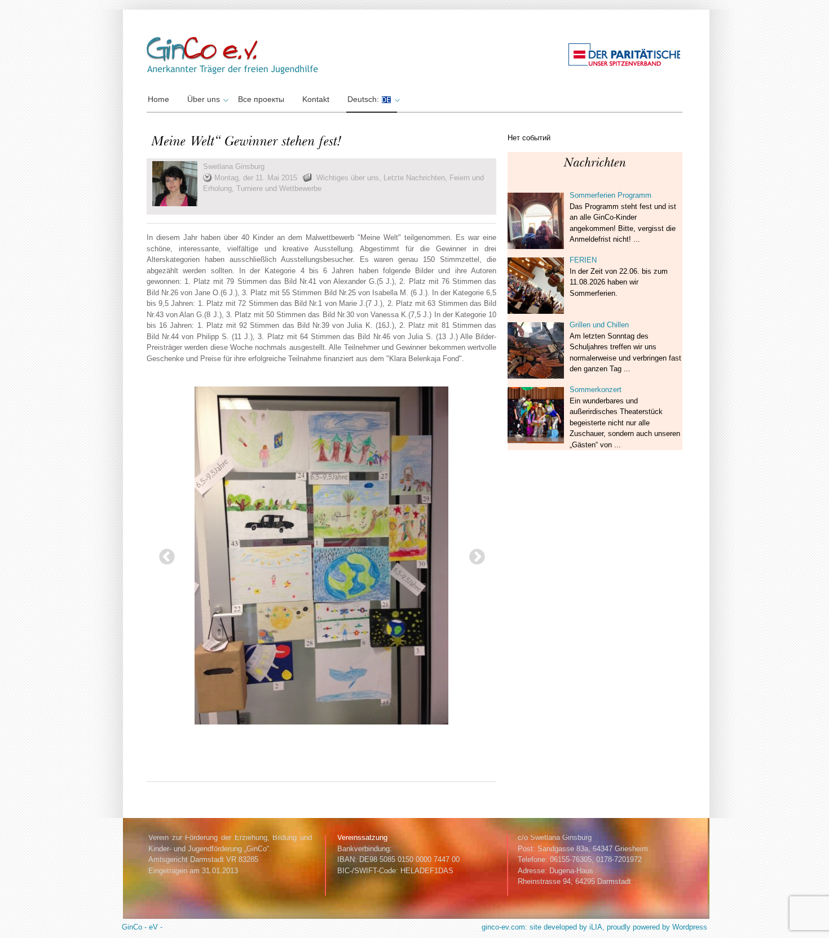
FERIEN (583, 260)
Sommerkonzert (595, 389)
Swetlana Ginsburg (233, 166)
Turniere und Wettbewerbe (278, 188)
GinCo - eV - (142, 927)
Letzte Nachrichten (414, 178)
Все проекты (261, 99)
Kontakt (315, 99)
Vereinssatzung (362, 837)
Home (158, 99)
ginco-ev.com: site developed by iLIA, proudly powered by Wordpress (594, 927)
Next (473, 553)
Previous (163, 553)
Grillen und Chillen (599, 325)
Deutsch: (364, 99)
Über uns (203, 99)
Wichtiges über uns (347, 178)
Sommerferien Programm (610, 195)
